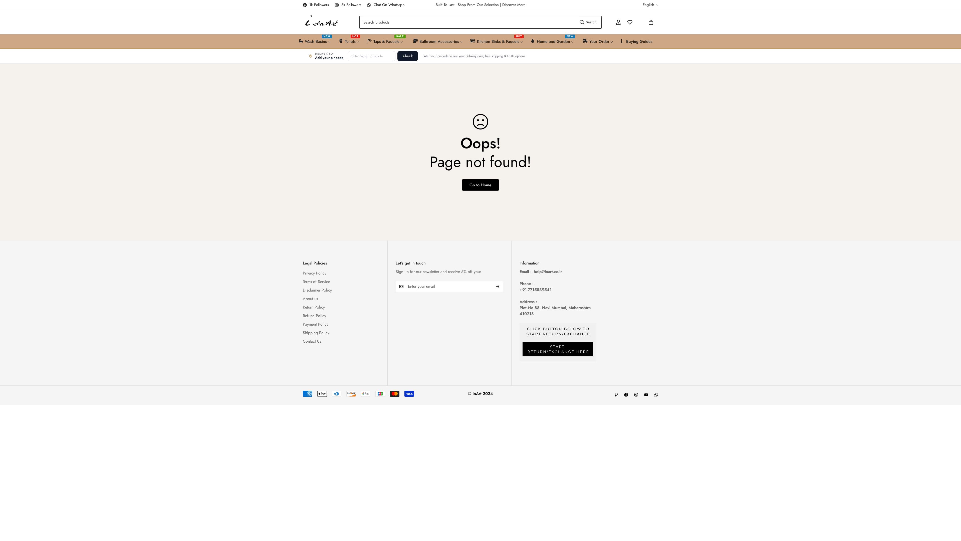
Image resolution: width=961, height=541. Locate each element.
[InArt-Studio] (321, 22)
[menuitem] (315, 41)
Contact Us (312, 341)
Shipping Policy (316, 332)
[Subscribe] (497, 286)
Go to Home (480, 185)
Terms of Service (316, 281)
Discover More (514, 5)
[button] (638, 22)
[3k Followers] (636, 395)
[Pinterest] (616, 395)
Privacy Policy (314, 273)
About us (310, 298)
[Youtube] (646, 395)
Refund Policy (314, 315)
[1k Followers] (626, 395)
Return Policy (314, 307)
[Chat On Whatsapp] (656, 395)
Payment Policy (315, 324)
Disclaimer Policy (317, 290)
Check (408, 56)
